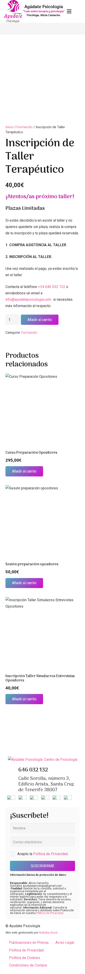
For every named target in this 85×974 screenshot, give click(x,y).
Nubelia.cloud (48, 932)
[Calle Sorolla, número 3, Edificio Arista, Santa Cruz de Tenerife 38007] (11, 784)
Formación (24, 127)
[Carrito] (79, 11)
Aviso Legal (64, 942)
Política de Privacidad (50, 854)
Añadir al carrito (39, 320)
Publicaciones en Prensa (29, 942)
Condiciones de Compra (28, 965)
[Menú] (69, 11)
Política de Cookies (24, 958)
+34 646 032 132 (51, 287)
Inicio (9, 127)
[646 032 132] (11, 770)
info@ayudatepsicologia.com (28, 299)
